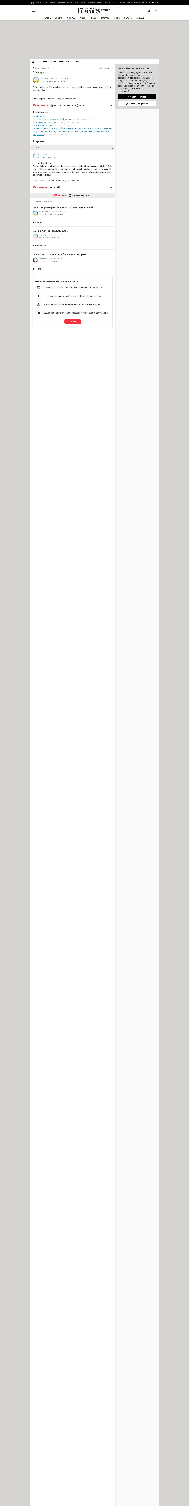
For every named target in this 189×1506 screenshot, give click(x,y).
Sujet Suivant (104, 68)
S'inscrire (73, 321)
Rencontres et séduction (68, 62)
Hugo (148, 2)
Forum (155, 2)
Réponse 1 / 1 (39, 148)
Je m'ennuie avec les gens (44, 122)
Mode (38, 2)
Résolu (45, 73)
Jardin (76, 2)
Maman (105, 17)
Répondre (61, 195)
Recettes (62, 2)
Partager (82, 105)
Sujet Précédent (42, 68)
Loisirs (130, 2)
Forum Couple (50, 62)
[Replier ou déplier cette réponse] (112, 148)
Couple (71, 17)
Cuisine (53, 2)
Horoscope (139, 2)
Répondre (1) (42, 105)
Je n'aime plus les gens (43, 125)
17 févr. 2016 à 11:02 (58, 81)
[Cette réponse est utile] (51, 187)
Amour (84, 2)
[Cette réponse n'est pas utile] (58, 187)
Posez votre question (63, 105)
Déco (69, 2)
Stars (122, 2)
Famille (100, 2)
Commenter (41, 187)
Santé (107, 2)
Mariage (91, 2)
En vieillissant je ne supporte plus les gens (52, 119)
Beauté (45, 2)
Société (115, 2)
